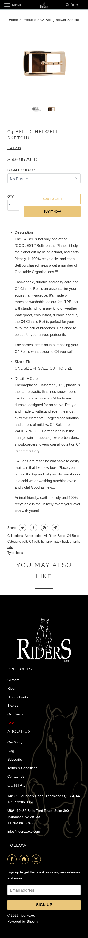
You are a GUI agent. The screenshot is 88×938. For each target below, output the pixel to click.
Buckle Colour (21, 170)
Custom (13, 680)
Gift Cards (15, 714)
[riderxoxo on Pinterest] (25, 859)
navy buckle (62, 541)
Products (29, 20)
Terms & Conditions (22, 768)
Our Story (14, 742)
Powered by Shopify (22, 921)
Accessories (33, 536)
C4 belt (34, 541)
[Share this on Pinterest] (44, 527)
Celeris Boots (17, 697)
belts (19, 553)
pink (76, 541)
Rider (11, 688)
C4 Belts (14, 148)
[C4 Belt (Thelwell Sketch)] (44, 63)
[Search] (67, 5)
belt (24, 541)
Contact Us (15, 776)
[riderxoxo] (44, 4)
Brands (12, 705)
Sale (10, 723)
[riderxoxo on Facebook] (13, 859)
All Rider (50, 536)
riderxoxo (27, 915)
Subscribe (15, 759)
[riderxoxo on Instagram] (37, 859)
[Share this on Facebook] (33, 527)
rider (10, 547)
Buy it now (52, 211)
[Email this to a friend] (55, 527)
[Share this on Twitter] (22, 527)
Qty (10, 196)
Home (13, 20)
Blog (10, 751)
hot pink (46, 541)
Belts (61, 536)
